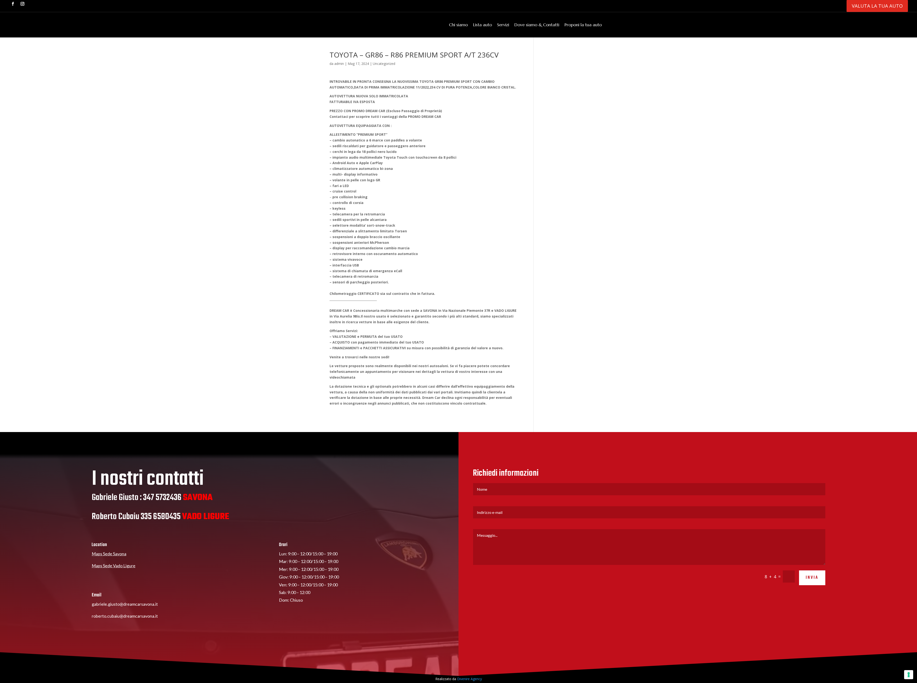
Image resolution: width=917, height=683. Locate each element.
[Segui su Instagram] (22, 4)
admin (339, 63)
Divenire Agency (469, 679)
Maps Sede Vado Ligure (113, 565)
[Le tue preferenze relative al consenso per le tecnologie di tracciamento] (908, 674)
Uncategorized (384, 63)
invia (812, 577)
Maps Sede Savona (109, 553)
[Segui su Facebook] (13, 4)
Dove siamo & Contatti (536, 24)
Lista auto (482, 24)
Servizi (503, 24)
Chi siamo (458, 24)
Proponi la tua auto (583, 24)
